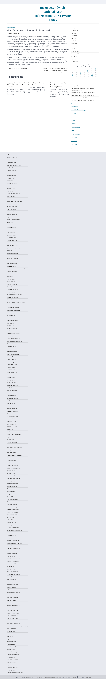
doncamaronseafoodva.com (13, 561)
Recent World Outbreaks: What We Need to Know (83, 92)
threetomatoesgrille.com (12, 483)
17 (72, 75)
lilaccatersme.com (11, 196)
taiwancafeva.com (11, 185)
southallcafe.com (11, 491)
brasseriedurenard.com (12, 240)
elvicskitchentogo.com (12, 390)
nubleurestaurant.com (12, 595)
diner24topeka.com (11, 463)
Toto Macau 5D (75, 113)
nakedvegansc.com (11, 670)
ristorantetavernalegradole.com (14, 341)
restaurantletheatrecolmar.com (14, 248)
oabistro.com (10, 400)
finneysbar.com (10, 429)
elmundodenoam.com (12, 157)
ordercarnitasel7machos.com (13, 219)
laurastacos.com (11, 473)
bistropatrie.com (11, 299)
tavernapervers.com (11, 450)
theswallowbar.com (11, 460)
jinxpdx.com (10, 217)
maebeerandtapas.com (12, 504)
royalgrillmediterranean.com (13, 548)
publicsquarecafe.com (12, 475)
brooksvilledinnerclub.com (13, 307)
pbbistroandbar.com (11, 395)
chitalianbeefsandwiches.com (14, 468)
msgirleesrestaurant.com (12, 416)
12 (80, 73)
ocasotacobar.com (11, 318)
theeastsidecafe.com (12, 514)
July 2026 (73, 33)
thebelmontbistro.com (12, 351)
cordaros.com (10, 230)
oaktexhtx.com (10, 517)
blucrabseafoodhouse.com (13, 419)
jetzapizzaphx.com (11, 641)
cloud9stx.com (10, 439)
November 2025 (75, 53)
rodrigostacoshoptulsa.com (13, 494)
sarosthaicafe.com (11, 551)
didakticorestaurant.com (12, 618)
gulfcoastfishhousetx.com (13, 519)
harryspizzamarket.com (12, 646)
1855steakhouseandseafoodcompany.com (17, 488)
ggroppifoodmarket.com (12, 261)
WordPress (88, 677)
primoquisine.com (11, 279)
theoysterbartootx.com (12, 499)
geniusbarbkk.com (11, 522)
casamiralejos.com (11, 274)
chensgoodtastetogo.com (13, 540)
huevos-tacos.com (11, 382)
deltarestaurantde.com (12, 610)
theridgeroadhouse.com (12, 170)
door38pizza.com (11, 644)
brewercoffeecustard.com (13, 204)
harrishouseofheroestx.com (13, 310)
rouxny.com (9, 242)
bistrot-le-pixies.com (12, 442)
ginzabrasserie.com (11, 431)
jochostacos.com (11, 566)
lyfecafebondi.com (11, 312)
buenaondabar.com (11, 346)
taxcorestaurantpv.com (12, 571)
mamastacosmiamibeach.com (14, 434)
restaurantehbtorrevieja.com (13, 623)
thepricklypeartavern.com (13, 509)
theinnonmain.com (11, 180)
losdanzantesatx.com (12, 328)
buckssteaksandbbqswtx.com (14, 507)
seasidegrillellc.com (11, 545)
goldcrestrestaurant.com (12, 615)
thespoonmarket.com (12, 263)
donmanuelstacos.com (12, 481)
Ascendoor (74, 677)
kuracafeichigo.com (11, 628)
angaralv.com (10, 224)
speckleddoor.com (11, 198)
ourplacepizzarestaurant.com (14, 639)
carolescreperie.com (11, 266)
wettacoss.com (10, 323)
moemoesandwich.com (12, 584)
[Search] (98, 2)
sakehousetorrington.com (13, 258)
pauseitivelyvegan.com (12, 667)
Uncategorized (11, 27)
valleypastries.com (11, 237)
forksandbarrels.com (12, 349)
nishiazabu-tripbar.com (12, 343)
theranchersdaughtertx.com (13, 558)
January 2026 (74, 48)
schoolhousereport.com (12, 292)
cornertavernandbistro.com (13, 564)
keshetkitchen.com (11, 657)
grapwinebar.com (11, 369)
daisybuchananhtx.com (12, 297)
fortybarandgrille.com (12, 211)
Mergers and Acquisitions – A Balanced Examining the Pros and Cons (16, 85)
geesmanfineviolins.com (12, 183)
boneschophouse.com (12, 284)
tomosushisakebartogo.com (13, 652)
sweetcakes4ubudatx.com (13, 411)
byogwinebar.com (11, 367)
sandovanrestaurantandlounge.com (15, 620)
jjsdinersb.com (10, 589)
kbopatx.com (10, 276)
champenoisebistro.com (12, 501)
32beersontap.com (11, 191)
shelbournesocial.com (12, 206)
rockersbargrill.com (11, 424)
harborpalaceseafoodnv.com (13, 333)
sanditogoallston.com (12, 167)
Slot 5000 (74, 141)
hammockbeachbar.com (12, 406)
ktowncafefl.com (11, 413)
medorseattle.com (11, 377)
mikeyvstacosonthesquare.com (14, 294)
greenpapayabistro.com (12, 465)
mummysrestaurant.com (12, 512)
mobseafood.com (11, 336)
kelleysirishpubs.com (12, 576)
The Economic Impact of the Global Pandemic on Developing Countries (58, 85)
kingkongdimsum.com (12, 486)
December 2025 (75, 51)
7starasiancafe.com (11, 227)
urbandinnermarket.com (12, 385)
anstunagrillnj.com (11, 649)
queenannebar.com (11, 532)
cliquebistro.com (11, 305)
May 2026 (73, 38)
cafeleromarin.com (11, 421)
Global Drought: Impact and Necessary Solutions (82, 95)
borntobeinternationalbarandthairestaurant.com (18, 626)
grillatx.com (9, 393)
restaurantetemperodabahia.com (14, 447)
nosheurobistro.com (11, 173)
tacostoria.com (10, 325)
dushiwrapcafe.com (11, 359)
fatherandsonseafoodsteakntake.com (16, 302)
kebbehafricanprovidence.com (14, 193)
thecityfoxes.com (11, 281)
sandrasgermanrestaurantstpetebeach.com (17, 268)
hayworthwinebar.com (12, 553)
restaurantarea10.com (12, 235)
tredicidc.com (10, 250)
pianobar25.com (11, 330)
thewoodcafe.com (11, 178)
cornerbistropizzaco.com (13, 354)
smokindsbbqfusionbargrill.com (14, 530)
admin (9, 33)
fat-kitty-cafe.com (11, 631)
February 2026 (75, 46)
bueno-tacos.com (11, 538)
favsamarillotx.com (11, 569)
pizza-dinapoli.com (11, 209)
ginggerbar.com (10, 457)
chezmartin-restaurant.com (13, 286)
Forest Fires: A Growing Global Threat (80, 97)
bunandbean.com (11, 232)
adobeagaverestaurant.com (13, 592)
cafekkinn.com (10, 636)
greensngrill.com (11, 255)
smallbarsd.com (10, 160)
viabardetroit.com (11, 315)
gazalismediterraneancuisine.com (15, 672)
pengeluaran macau (76, 148)
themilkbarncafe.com (12, 426)
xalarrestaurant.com (11, 600)
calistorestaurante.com (12, 253)
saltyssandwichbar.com (12, 398)
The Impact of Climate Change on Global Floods (82, 100)
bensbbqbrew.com (11, 662)
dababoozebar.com (11, 582)
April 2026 (74, 40)
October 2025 (74, 56)
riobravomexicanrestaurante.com (14, 201)
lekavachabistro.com (12, 372)
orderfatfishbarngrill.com (12, 525)
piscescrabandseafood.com (13, 574)
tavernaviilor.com (11, 470)
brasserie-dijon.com (11, 535)
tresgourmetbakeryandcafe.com (14, 455)
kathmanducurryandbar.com (13, 478)
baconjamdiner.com (11, 556)
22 (92, 75)
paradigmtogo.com (11, 387)
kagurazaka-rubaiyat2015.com (14, 165)
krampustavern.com (11, 579)
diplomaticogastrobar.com (13, 654)
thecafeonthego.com (12, 362)
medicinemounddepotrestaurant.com (15, 602)
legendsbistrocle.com (12, 408)
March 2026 (74, 43)
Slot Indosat (74, 137)
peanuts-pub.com (11, 403)
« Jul (72, 82)
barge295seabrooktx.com (13, 527)
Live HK (73, 130)
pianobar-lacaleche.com (12, 289)
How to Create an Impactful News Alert (36, 84)
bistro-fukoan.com (11, 374)
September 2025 (75, 59)
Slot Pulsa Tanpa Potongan (78, 110)
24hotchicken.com (11, 162)
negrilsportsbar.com (11, 356)
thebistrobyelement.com (12, 320)
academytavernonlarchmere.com (14, 543)
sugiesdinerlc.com (11, 437)
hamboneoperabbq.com (12, 659)
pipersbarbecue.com (12, 364)
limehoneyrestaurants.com (13, 613)
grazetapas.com (11, 444)
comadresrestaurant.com (13, 608)
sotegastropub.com (11, 452)
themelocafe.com (11, 633)
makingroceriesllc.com (12, 271)
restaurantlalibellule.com (12, 597)
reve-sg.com (10, 222)
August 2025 (74, 61)
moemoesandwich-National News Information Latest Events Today (43, 677)
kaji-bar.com (10, 496)
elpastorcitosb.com (11, 175)
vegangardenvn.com (12, 664)
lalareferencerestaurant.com (13, 605)
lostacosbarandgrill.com (12, 380)
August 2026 (74, 30)
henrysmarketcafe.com (12, 245)
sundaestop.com (11, 188)
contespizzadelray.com (12, 214)
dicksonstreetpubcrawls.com (13, 338)
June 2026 (74, 35)
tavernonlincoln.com (11, 587)
